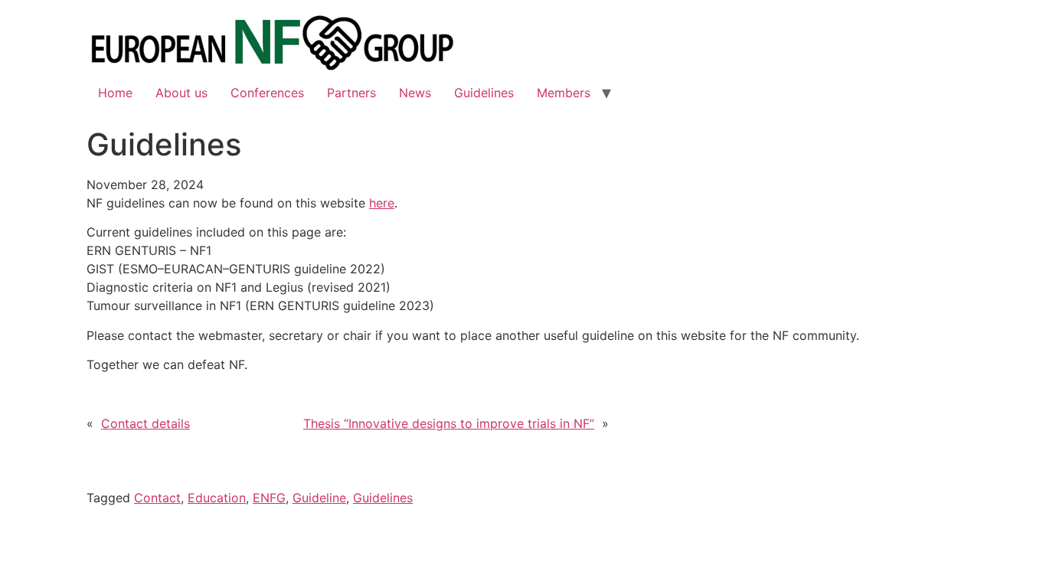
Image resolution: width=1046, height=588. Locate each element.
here (381, 203)
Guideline (319, 497)
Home (115, 92)
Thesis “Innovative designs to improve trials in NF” (448, 423)
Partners (351, 92)
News (415, 92)
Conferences (267, 92)
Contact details (145, 423)
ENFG (269, 497)
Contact (157, 497)
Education (217, 497)
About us (181, 92)
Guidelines (484, 92)
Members (563, 92)
